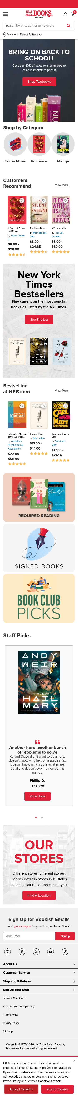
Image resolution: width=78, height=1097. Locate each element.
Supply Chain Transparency (18, 1006)
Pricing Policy (10, 1014)
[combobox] (39, 25)
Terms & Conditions (14, 998)
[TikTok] (65, 951)
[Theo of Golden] (39, 415)
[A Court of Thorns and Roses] (17, 210)
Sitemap (8, 1031)
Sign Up (65, 936)
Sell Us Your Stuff (16, 990)
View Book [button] (37, 796)
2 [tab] (42, 817)
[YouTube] (50, 951)
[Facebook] (22, 951)
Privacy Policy (11, 1023)
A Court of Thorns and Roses (16, 230)
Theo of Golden (37, 434)
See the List (39, 319)
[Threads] (36, 951)
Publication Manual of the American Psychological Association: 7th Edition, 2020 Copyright (17, 435)
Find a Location (39, 895)
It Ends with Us (59, 228)
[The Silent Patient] (39, 210)
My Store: (12, 34)
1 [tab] (36, 817)
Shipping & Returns (17, 981)
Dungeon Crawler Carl (60, 435)
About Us (10, 964)
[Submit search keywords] (70, 25)
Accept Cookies (21, 1089)
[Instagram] (7, 951)
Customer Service (16, 973)
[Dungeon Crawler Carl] (61, 415)
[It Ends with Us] (61, 210)
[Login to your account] (65, 14)
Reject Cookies (57, 1089)
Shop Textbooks (39, 82)
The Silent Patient (38, 228)
